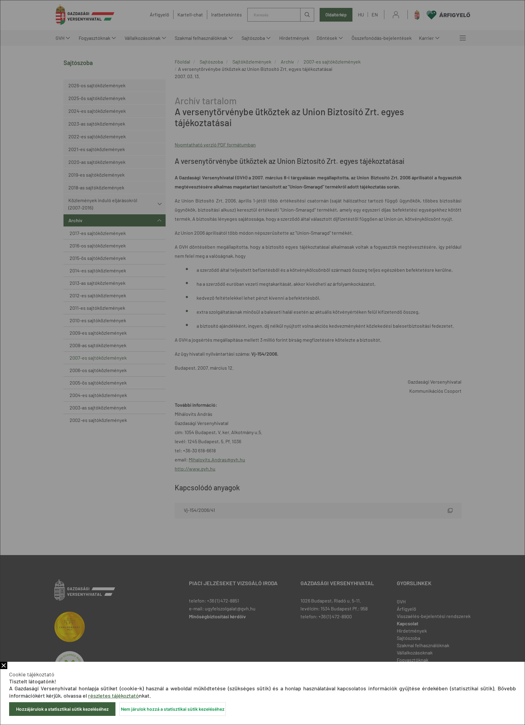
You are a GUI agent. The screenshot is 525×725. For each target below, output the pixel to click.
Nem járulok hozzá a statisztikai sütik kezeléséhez (173, 709)
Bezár (3, 665)
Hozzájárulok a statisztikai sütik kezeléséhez (62, 709)
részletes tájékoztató (113, 695)
